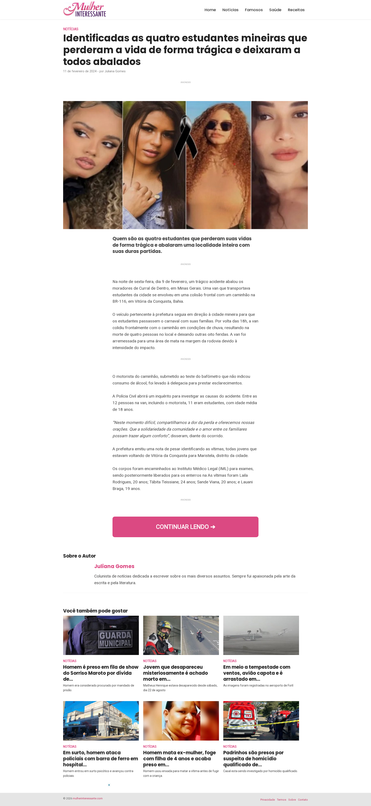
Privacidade (267, 799)
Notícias (230, 9)
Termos (281, 799)
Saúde (275, 9)
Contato (303, 799)
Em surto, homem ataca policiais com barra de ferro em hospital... (100, 758)
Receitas (296, 9)
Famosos (254, 9)
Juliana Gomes (115, 71)
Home (210, 9)
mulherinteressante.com (88, 798)
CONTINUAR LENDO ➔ (185, 526)
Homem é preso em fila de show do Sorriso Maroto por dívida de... (100, 673)
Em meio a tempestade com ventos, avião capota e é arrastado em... (256, 673)
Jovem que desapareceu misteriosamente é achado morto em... (175, 673)
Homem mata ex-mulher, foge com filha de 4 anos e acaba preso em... (179, 758)
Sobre (292, 799)
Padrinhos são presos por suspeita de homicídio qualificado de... (253, 758)
